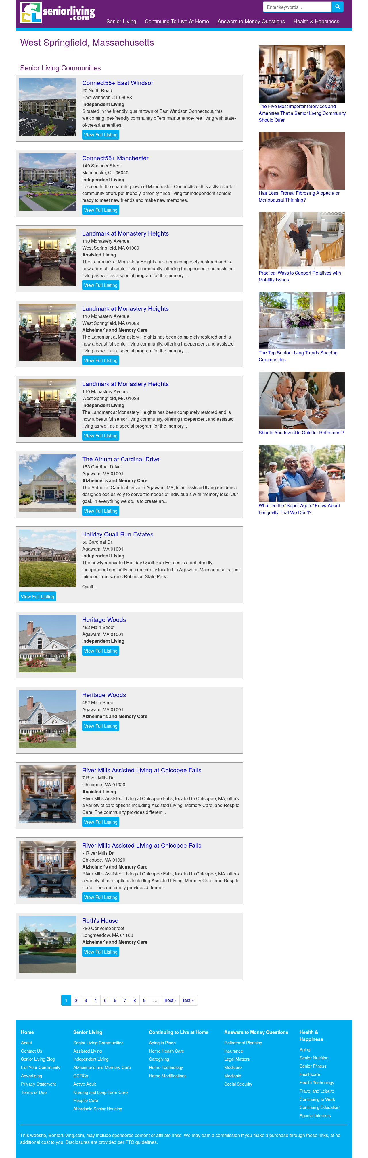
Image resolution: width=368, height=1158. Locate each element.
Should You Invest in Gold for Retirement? (301, 432)
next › (170, 1000)
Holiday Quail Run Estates (117, 534)
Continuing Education (319, 1107)
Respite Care (85, 1100)
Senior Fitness (313, 1066)
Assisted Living (87, 1051)
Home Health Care (166, 1051)
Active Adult (84, 1084)
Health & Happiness (316, 21)
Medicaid (232, 1075)
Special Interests (315, 1115)
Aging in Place (162, 1042)
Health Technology (317, 1082)
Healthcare (310, 1074)
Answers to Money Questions (251, 21)
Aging (305, 1049)
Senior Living (121, 21)
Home (27, 1032)
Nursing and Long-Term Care (100, 1092)
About (26, 1042)
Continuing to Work (317, 1099)
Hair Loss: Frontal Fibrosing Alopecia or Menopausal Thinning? (299, 196)
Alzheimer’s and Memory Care (102, 1067)
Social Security (238, 1084)
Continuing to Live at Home (178, 1032)
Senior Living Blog (38, 1059)
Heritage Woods (104, 619)
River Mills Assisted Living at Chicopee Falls (141, 769)
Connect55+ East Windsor (117, 82)
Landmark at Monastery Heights (125, 233)
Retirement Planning (243, 1042)
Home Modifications (168, 1075)
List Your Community (40, 1067)
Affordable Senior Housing (97, 1108)
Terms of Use (34, 1092)
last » (188, 1000)
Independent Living (90, 1059)
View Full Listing (101, 134)
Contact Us (31, 1051)
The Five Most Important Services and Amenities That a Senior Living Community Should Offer (302, 113)
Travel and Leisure (317, 1091)
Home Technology (166, 1067)
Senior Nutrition (314, 1058)
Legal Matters (237, 1059)
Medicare (233, 1067)
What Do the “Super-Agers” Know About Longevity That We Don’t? (299, 509)
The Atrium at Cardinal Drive (121, 458)
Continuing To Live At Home (177, 21)
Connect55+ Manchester (115, 157)
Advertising (31, 1075)
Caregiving (159, 1059)
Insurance (233, 1051)
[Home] (59, 12)
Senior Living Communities (98, 1042)
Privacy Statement (38, 1084)
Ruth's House (100, 920)
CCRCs (80, 1075)
